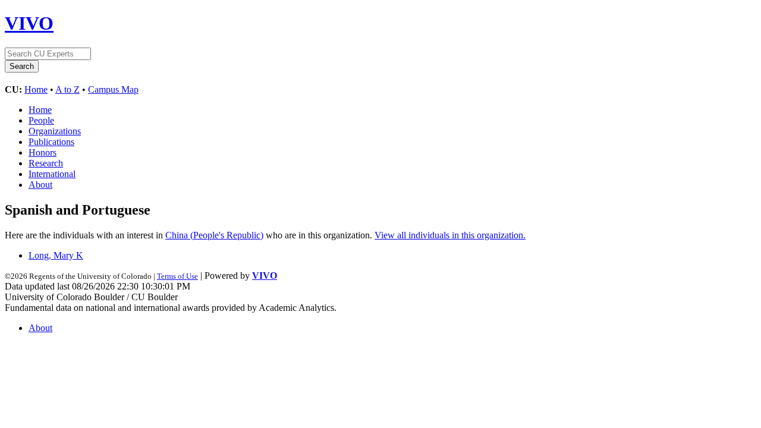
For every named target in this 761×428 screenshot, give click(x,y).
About (40, 185)
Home (36, 89)
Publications (51, 142)
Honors (42, 152)
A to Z (67, 89)
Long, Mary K (56, 255)
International (52, 174)
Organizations (55, 131)
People (41, 120)
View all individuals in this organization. (450, 235)
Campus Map (113, 89)
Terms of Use (177, 276)
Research (46, 163)
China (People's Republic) (214, 235)
